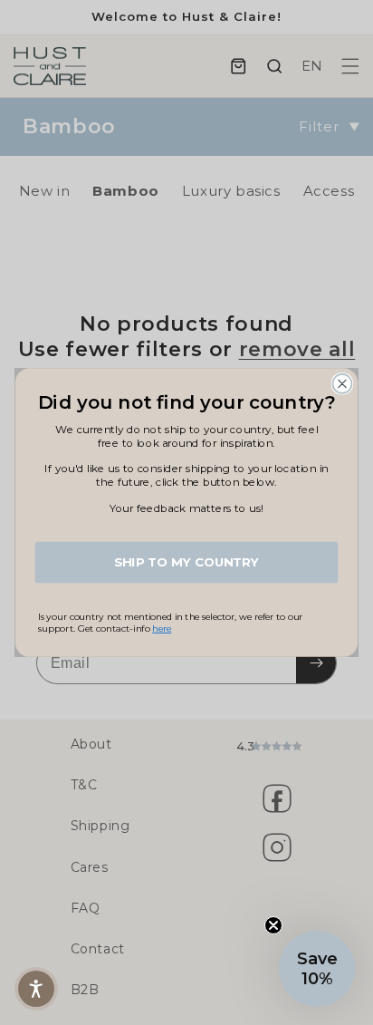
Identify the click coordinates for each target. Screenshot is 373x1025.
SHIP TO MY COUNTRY (186, 562)
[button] (317, 969)
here (161, 628)
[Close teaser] (273, 925)
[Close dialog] (341, 383)
